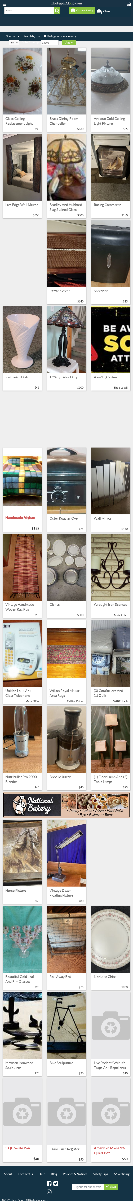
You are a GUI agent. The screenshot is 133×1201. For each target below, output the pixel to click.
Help (42, 1174)
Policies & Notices (75, 1174)
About (8, 1174)
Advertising (122, 1174)
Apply (69, 42)
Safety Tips (100, 1174)
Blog (54, 1174)
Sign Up (112, 1187)
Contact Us (25, 1174)
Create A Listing (84, 10)
